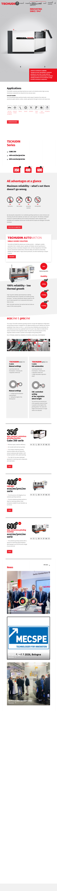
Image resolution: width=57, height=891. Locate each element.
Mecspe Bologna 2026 (16, 655)
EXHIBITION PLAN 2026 (16, 609)
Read (9, 466)
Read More (11, 611)
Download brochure (12, 121)
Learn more (11, 256)
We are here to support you (14, 227)
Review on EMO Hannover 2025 (20, 701)
